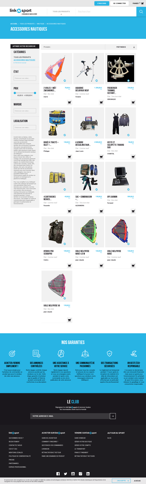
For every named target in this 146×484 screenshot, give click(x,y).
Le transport (80, 449)
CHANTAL (110, 154)
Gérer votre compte (83, 445)
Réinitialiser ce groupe (20, 62)
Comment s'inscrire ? (50, 442)
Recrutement (14, 442)
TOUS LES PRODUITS (61, 12)
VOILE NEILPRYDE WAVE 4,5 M (82, 252)
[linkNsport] (23, 11)
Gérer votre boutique (83, 442)
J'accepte (121, 481)
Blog (109, 438)
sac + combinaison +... (83, 198)
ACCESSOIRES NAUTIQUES (24, 60)
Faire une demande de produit (53, 456)
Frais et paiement (81, 452)
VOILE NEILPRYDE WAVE (114, 252)
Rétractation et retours (85, 456)
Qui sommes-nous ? (16, 438)
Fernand (110, 203)
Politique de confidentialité (20, 456)
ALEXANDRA (79, 205)
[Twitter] (65, 473)
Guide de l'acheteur (49, 438)
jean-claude (79, 260)
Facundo (47, 205)
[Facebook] (58, 473)
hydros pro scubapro (49, 252)
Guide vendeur (80, 438)
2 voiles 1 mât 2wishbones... (50, 89)
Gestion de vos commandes (52, 445)
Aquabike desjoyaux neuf (82, 89)
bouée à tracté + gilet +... (51, 143)
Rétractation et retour (51, 452)
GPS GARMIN (112, 197)
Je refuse (137, 480)
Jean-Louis (79, 151)
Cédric (46, 260)
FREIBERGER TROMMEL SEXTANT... (112, 91)
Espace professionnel (17, 467)
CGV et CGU (13, 449)
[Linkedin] (88, 473)
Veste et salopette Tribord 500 (115, 145)
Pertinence (121, 47)
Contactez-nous (15, 445)
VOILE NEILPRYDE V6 (52, 305)
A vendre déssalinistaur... (83, 143)
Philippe (46, 151)
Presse (11, 460)
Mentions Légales (16, 452)
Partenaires (14, 463)
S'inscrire (101, 3)
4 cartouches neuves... (50, 198)
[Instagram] (80, 473)
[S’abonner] (113, 416)
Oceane (78, 97)
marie (46, 97)
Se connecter (119, 3)
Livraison (45, 449)
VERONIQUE (111, 99)
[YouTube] (73, 473)
